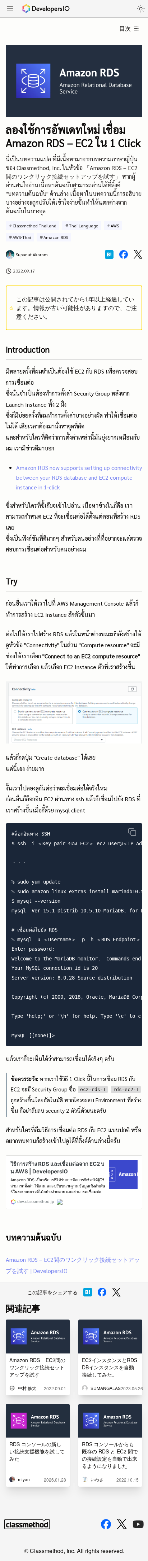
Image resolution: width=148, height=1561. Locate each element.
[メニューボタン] (10, 9)
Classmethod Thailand (34, 225)
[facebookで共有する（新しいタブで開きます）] (123, 254)
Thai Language (83, 225)
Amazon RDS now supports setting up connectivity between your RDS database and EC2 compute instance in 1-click (79, 477)
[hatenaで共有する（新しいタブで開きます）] (109, 254)
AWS (115, 225)
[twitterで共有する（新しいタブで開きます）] (138, 254)
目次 (125, 28)
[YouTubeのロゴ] (138, 1524)
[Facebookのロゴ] (106, 1524)
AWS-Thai (22, 237)
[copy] (132, 832)
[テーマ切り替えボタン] (141, 8)
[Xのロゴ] (122, 1524)
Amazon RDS (55, 237)
